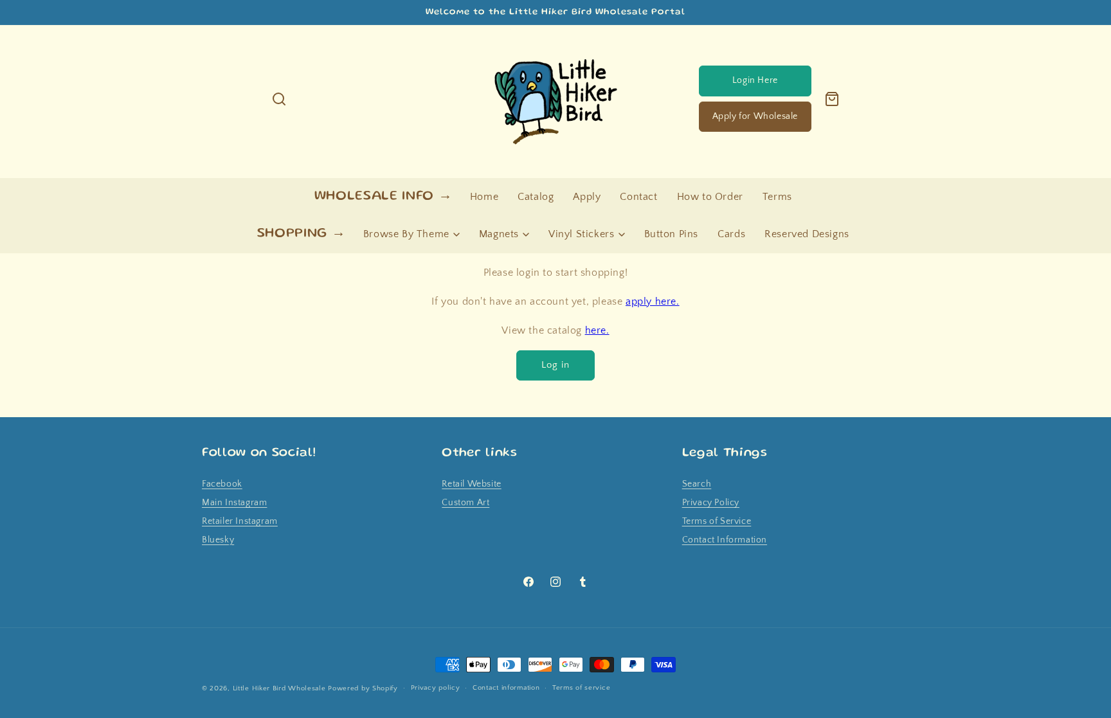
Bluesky (218, 540)
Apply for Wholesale (755, 116)
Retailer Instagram (240, 521)
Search (697, 484)
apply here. (653, 301)
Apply (587, 196)
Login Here (755, 80)
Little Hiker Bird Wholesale (279, 688)
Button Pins (671, 234)
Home (484, 196)
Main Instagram (234, 503)
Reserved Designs (806, 234)
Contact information (506, 688)
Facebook (222, 484)
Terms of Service (717, 521)
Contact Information (724, 540)
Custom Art (465, 503)
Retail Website (471, 484)
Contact (638, 196)
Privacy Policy (710, 503)
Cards (731, 234)
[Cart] (832, 99)
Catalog (536, 196)
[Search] (279, 99)
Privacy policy (435, 688)
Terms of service (581, 688)
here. (597, 330)
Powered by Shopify (363, 688)
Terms (777, 196)
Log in (555, 364)
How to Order (710, 196)
